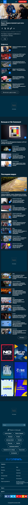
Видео (2, 478)
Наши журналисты (5, 481)
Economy (15, 328)
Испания (20, 440)
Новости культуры (17, 198)
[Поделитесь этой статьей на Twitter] (5, 28)
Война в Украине (19, 433)
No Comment (4, 140)
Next (2, 472)
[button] (10, 92)
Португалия (22, 449)
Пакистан (15, 220)
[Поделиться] (8, 28)
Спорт (14, 313)
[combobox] (14, 425)
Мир (14, 205)
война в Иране (8, 433)
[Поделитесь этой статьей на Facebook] (2, 28)
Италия (18, 436)
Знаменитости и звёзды (9, 449)
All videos (22, 337)
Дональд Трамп (10, 440)
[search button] (24, 425)
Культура (10, 443)
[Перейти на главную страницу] (5, 1)
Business (3, 470)
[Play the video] (14, 11)
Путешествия (4, 475)
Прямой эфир (22, 1)
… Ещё (4, 38)
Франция (10, 436)
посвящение (14, 453)
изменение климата (14, 446)
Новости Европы (5, 192)
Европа (2, 467)
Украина (18, 443)
